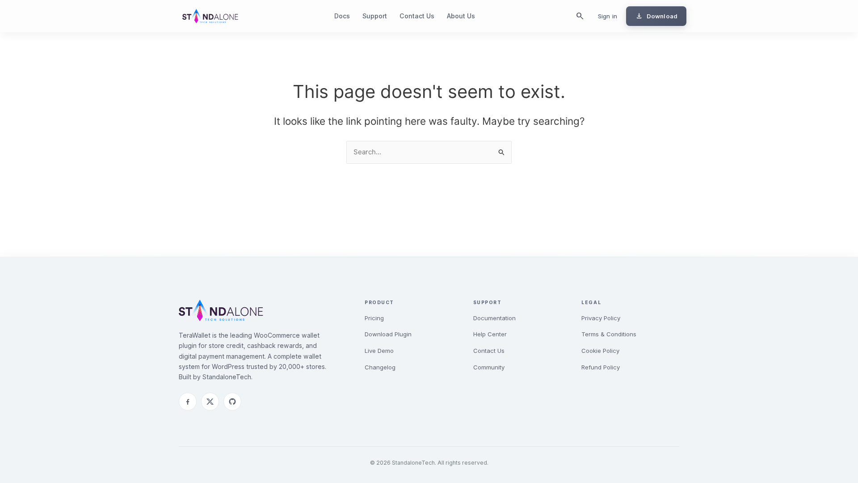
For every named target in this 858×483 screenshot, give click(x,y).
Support (374, 16)
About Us (461, 16)
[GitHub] (232, 402)
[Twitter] (210, 402)
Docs (342, 16)
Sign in (607, 16)
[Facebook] (188, 402)
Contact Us (417, 16)
